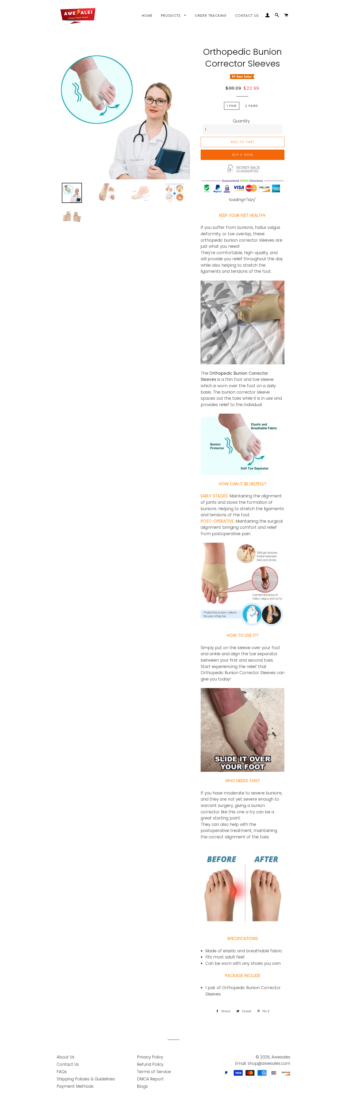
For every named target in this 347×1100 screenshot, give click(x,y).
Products (171, 15)
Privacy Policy (150, 1057)
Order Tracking (211, 15)
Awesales (280, 1057)
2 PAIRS (251, 106)
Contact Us (247, 15)
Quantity (241, 121)
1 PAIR (232, 106)
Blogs (142, 1086)
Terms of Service (154, 1072)
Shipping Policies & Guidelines (86, 1079)
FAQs (62, 1072)
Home (147, 15)
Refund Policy (150, 1064)
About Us (65, 1057)
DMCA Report (150, 1079)
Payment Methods (75, 1086)
